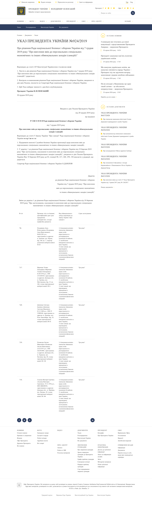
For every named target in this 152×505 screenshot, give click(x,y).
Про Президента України (105, 435)
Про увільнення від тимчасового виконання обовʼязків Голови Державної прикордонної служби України (117, 136)
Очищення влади (125, 445)
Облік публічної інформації (103, 465)
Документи (28, 35)
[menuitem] (22, 21)
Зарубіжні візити (42, 441)
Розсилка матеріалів (63, 453)
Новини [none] (20, 21)
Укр (127, 2)
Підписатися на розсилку (65, 2)
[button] (106, 8)
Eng (131, 2)
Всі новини (20, 446)
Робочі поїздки (42, 438)
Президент (102, 430)
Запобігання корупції (124, 441)
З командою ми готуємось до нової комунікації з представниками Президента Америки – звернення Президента (118, 44)
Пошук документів (107, 187)
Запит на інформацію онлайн (104, 455)
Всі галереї (40, 443)
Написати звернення (28, 2)
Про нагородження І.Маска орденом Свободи (117, 151)
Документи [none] (56, 21)
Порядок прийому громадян (83, 465)
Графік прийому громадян (86, 459)
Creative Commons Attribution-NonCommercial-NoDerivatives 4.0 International (101, 484)
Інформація (121, 448)
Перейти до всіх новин (108, 97)
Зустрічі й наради (42, 435)
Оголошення (122, 435)
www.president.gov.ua (82, 486)
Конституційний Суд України (84, 495)
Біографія (101, 433)
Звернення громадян (82, 446)
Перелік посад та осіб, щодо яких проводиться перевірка (125, 455)
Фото (39, 430)
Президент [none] (71, 21)
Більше (128, 21)
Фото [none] (32, 21)
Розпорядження (31, 27)
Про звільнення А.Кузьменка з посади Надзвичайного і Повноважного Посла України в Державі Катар (116, 165)
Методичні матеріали (104, 462)
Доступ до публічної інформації (104, 451)
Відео (59, 430)
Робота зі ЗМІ (61, 450)
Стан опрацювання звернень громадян (83, 470)
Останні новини (22, 433)
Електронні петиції (84, 462)
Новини (20, 430)
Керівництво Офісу (124, 433)
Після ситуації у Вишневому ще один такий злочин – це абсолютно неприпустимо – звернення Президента (116, 86)
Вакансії (120, 438)
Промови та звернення (24, 435)
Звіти (99, 459)
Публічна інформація (103, 446)
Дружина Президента (24, 443)
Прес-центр (62, 445)
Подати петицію (46, 2)
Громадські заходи (43, 433)
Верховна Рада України (63, 495)
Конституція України (47, 27)
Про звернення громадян (85, 450)
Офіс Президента (22, 441)
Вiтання (19, 438)
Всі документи (63, 27)
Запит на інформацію (86, 2)
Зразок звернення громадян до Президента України (85, 454)
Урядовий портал (47, 495)
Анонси (59, 448)
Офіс (120, 430)
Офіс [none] (84, 21)
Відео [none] (42, 21)
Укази (19, 27)
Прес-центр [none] (97, 21)
